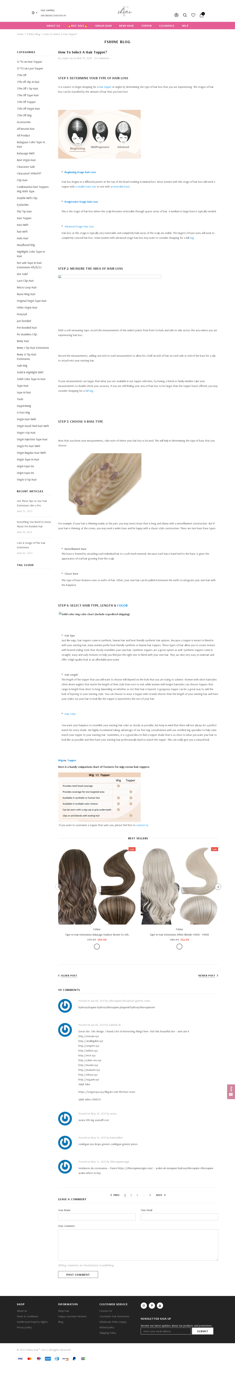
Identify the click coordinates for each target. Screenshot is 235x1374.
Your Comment (66, 1226)
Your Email (146, 1210)
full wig (89, 390)
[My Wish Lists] (193, 16)
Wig (60, 760)
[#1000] (179, 946)
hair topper (105, 87)
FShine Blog (33, 34)
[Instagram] (144, 1305)
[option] (97, 898)
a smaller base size (85, 186)
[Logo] (125, 11)
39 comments (101, 58)
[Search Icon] (185, 15)
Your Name (64, 1210)
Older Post (69, 975)
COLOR (122, 605)
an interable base (120, 186)
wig (192, 237)
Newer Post (206, 975)
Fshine (96, 929)
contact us (142, 825)
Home (20, 34)
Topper (71, 760)
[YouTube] (160, 1305)
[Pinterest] (152, 1305)
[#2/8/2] (96, 946)
